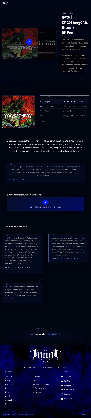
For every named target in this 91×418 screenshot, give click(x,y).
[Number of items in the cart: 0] (87, 3)
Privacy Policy (84, 414)
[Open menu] (47, 3)
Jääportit (18, 414)
